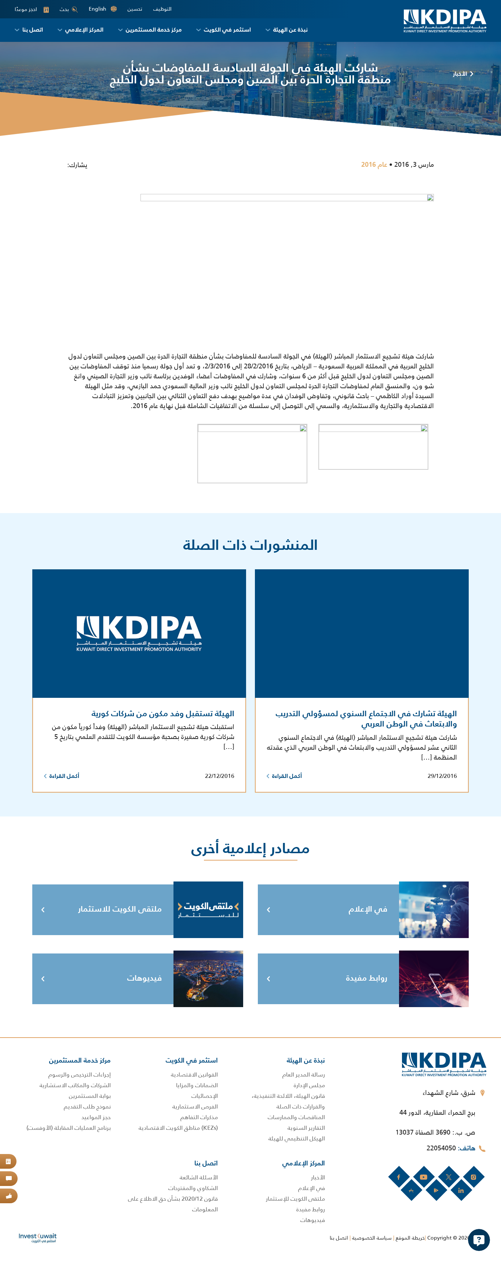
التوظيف (162, 9)
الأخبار (460, 74)
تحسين (135, 9)
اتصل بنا (339, 1238)
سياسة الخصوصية (372, 1238)
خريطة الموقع (410, 1238)
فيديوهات (144, 978)
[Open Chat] (479, 1240)
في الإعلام (368, 909)
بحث (64, 9)
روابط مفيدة (366, 978)
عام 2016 (374, 165)
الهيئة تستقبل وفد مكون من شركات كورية (163, 714)
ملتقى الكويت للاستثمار (120, 909)
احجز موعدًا (31, 9)
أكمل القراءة (287, 776)
